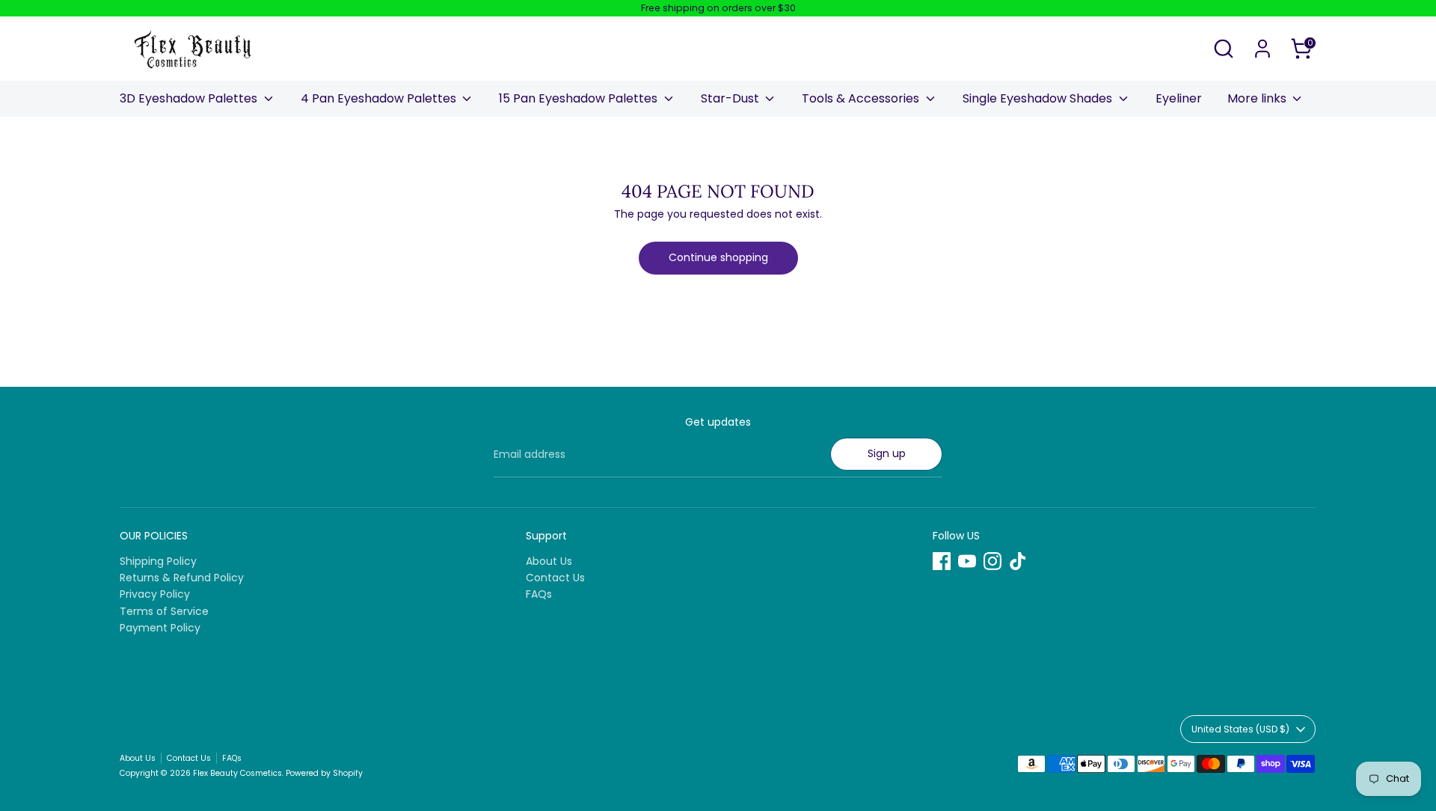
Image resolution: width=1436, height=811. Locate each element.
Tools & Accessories (862, 98)
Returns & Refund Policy (182, 577)
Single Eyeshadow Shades (1039, 98)
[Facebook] (942, 561)
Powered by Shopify (324, 773)
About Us (549, 561)
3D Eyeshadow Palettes (190, 98)
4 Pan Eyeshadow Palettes (380, 98)
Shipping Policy (158, 561)
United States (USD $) (1240, 729)
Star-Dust (731, 98)
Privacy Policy (155, 594)
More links (1258, 98)
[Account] (1262, 49)
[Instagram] (992, 561)
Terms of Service (164, 611)
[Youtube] (967, 561)
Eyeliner (1179, 98)
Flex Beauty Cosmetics (237, 773)
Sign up (887, 453)
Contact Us (555, 577)
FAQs (539, 594)
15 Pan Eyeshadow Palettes (579, 98)
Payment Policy (160, 627)
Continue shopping (718, 257)
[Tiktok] (1018, 561)
